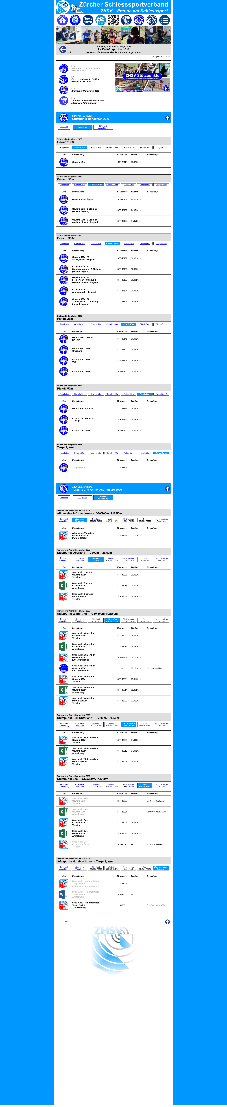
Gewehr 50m (96, 147)
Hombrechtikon (161, 519)
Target (161, 147)
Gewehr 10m (79, 185)
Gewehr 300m (112, 147)
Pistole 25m (129, 147)
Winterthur (112, 519)
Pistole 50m (145, 147)
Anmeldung (103, 128)
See (145, 519)
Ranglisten (64, 147)
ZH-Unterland (128, 519)
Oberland (96, 519)
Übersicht (64, 127)
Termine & (103, 126)
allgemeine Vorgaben (79, 559)
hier (163, 905)
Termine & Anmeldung (64, 520)
